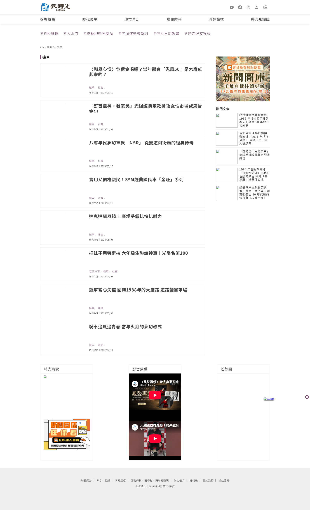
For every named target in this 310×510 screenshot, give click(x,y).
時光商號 (216, 19)
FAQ (99, 480)
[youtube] (232, 7)
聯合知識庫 (260, 19)
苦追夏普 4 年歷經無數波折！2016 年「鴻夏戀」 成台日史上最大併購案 (254, 138)
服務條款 (136, 480)
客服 (107, 480)
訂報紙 (194, 480)
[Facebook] (240, 7)
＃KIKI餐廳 (49, 33)
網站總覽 (224, 480)
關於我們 (208, 480)
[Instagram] (248, 7)
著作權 (148, 480)
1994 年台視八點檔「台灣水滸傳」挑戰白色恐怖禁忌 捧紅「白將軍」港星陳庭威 (254, 175)
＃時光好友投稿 (197, 33)
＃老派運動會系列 (133, 33)
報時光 (51, 47)
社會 (100, 87)
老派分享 (94, 271)
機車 (59, 47)
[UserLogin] (257, 7)
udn (42, 47)
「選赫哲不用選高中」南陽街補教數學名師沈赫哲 (254, 155)
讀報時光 (174, 19)
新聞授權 (120, 480)
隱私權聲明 (162, 480)
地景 (100, 308)
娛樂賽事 (47, 19)
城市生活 (132, 19)
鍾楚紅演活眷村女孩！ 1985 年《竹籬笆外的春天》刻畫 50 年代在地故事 (254, 120)
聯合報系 (179, 480)
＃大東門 (70, 33)
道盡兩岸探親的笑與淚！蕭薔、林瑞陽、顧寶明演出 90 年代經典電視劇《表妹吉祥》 (254, 193)
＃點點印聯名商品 (98, 33)
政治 (100, 234)
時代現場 (89, 19)
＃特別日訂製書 (166, 33)
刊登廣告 (86, 480)
